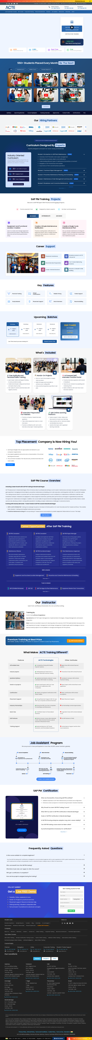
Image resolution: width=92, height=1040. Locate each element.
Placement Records (80, 1)
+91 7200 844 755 (23, 949)
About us (7, 931)
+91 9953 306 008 (11, 949)
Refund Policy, (31, 1032)
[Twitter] (67, 923)
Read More (10, 464)
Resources (61, 11)
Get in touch (22, 830)
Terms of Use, (60, 1032)
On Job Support (46, 923)
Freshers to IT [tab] (20, 69)
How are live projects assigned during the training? (21, 876)
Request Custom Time (49, 341)
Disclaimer (67, 1032)
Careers (25, 931)
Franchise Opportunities (74, 931)
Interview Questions (9, 923)
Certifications (76, 113)
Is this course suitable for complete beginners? (20, 855)
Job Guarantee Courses (11, 11)
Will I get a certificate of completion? (17, 872)
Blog (33, 923)
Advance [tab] (59, 216)
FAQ (84, 113)
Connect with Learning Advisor (46, 779)
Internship (38, 923)
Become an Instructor (61, 931)
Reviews (48, 11)
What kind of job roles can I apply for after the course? (22, 869)
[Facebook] (17, 4)
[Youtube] (14, 4)
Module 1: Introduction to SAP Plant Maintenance (54, 154)
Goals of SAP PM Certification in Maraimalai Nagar (56, 816)
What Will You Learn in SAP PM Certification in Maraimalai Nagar (60, 812)
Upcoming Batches (19, 113)
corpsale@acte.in (49, 951)
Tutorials (28, 923)
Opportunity (56, 113)
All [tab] (11, 69)
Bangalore (80, 6)
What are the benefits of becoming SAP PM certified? (57, 798)
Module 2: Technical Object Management (52, 170)
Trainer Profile (66, 113)
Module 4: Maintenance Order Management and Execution (58, 179)
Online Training (39, 931)
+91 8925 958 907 (49, 949)
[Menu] (1, 11)
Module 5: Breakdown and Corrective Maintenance (55, 183)
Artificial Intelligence (28, 940)
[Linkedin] (9, 4)
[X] (12, 4)
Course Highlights (32, 113)
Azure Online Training (40, 940)
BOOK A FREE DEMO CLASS (70, 337)
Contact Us (31, 931)
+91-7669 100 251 (36, 949)
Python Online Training (41, 937)
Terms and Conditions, (41, 1032)
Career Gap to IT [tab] (46, 69)
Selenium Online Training (54, 937)
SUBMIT (70, 910)
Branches (68, 11)
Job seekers (55, 11)
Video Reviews (8, 925)
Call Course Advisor (76, 641)
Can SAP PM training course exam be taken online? (56, 824)
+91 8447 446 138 (63, 949)
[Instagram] (7, 4)
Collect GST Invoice (42, 925)
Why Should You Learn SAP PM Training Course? (55, 807)
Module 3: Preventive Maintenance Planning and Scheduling (58, 175)
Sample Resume (20, 923)
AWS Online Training (9, 937)
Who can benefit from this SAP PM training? (19, 865)
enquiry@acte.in (36, 951)
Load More (46, 106)
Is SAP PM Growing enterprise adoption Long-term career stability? (61, 820)
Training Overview (45, 113)
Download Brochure (18, 184)
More (73, 11)
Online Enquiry (55, 6)
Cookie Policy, (52, 1032)
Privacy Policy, (23, 1032)
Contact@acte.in (10, 951)
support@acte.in (62, 951)
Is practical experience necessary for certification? (56, 829)
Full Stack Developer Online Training (13, 940)
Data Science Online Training (69, 937)
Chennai (66, 6)
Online (54, 958)
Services (13, 931)
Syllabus (9, 113)
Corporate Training (29, 11)
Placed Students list (40, 11)
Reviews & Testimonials (18, 925)
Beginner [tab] (33, 216)
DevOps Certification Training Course (25, 937)
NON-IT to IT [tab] (32, 69)
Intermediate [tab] (46, 216)
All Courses (20, 11)
